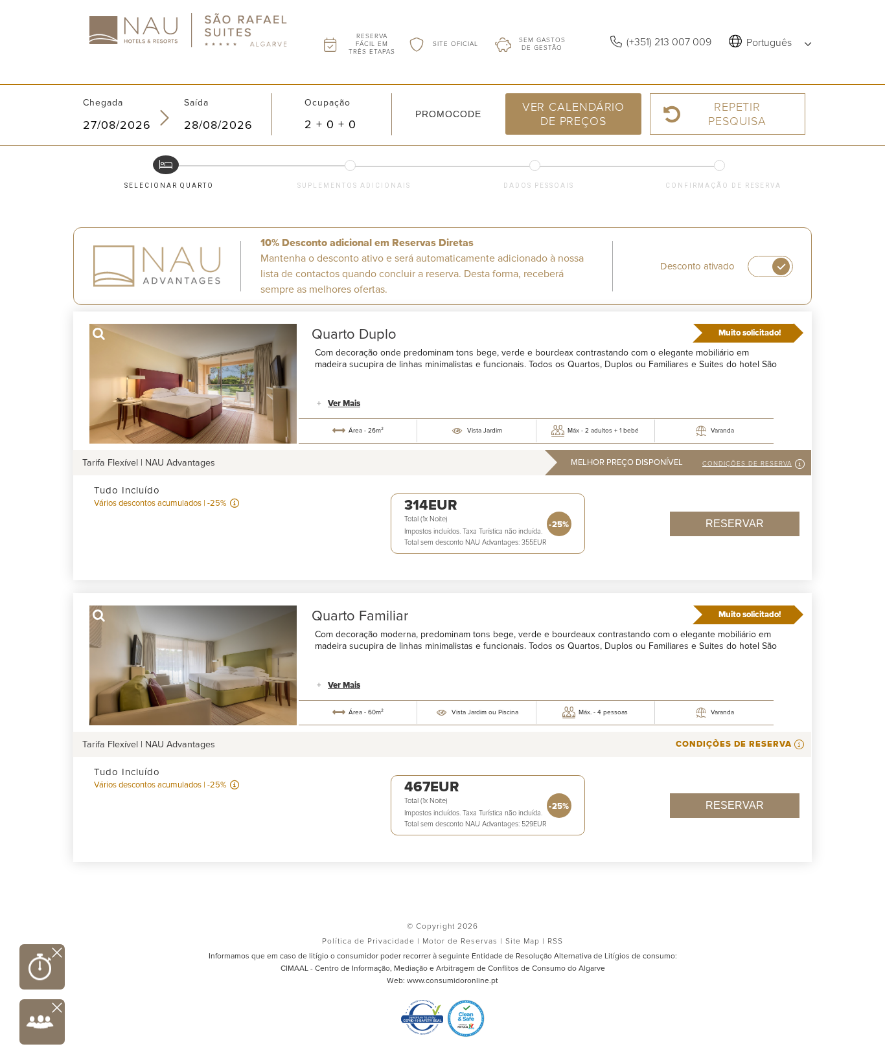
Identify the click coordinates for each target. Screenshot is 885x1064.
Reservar (735, 523)
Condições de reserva (747, 464)
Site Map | (525, 941)
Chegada (103, 102)
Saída (196, 102)
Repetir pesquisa (737, 114)
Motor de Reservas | (462, 941)
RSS (555, 941)
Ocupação (328, 102)
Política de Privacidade (372, 941)
